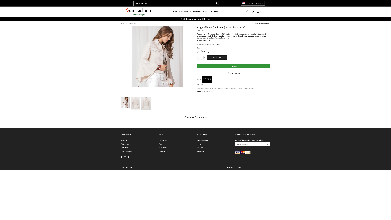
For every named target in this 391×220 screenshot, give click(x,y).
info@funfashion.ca (127, 151)
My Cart (199, 144)
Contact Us (124, 148)
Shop (239, 167)
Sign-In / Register (203, 140)
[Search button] (217, 3)
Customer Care (164, 151)
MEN (205, 11)
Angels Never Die (210, 88)
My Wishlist (201, 151)
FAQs (160, 144)
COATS (134, 23)
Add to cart (217, 57)
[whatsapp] (212, 91)
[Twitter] (202, 91)
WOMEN (185, 11)
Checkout (200, 148)
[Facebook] (204, 91)
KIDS (211, 11)
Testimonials (125, 144)
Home (122, 23)
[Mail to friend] (209, 91)
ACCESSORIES (195, 11)
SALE (216, 11)
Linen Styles (226, 88)
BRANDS (176, 11)
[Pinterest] (207, 91)
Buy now (234, 66)
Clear (208, 52)
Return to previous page (263, 23)
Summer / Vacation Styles (239, 88)
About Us (124, 140)
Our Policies (163, 140)
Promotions (163, 148)
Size (198, 48)
